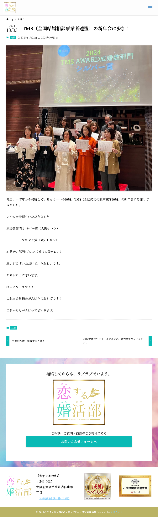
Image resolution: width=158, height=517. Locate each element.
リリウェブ (116, 512)
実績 (13, 37)
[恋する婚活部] (9, 7)
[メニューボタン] (150, 7)
